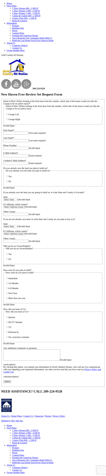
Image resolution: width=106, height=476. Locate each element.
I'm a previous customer (18, 337)
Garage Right (14, 119)
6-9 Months (13, 288)
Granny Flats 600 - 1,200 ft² (24, 18)
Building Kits (18, 28)
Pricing (48, 416)
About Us (11, 43)
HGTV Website (15, 322)
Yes (10, 176)
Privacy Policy (59, 416)
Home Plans (16, 416)
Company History (20, 45)
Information (12, 23)
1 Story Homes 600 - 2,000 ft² (25, 8)
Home (9, 3)
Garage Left (13, 114)
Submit (7, 382)
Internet (11, 317)
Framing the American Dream (25, 35)
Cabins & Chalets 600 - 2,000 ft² (26, 16)
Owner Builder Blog (16, 50)
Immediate (13, 278)
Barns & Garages (19, 21)
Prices (14, 30)
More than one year (16, 298)
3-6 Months (13, 283)
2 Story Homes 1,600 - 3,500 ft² (26, 13)
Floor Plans (12, 6)
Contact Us (17, 48)
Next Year (12, 293)
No (9, 181)
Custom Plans (18, 33)
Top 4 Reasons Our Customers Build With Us (32, 38)
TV (9, 327)
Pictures (15, 25)
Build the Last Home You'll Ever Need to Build (32, 40)
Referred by (13, 332)
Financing (39, 416)
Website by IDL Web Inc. (12, 421)
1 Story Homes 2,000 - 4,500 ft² (26, 11)
